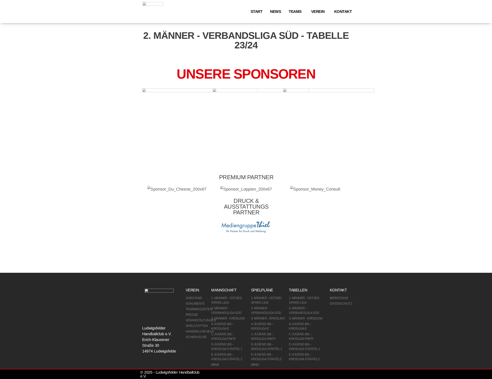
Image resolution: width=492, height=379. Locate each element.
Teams (295, 11)
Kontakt (343, 11)
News (275, 11)
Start (257, 11)
